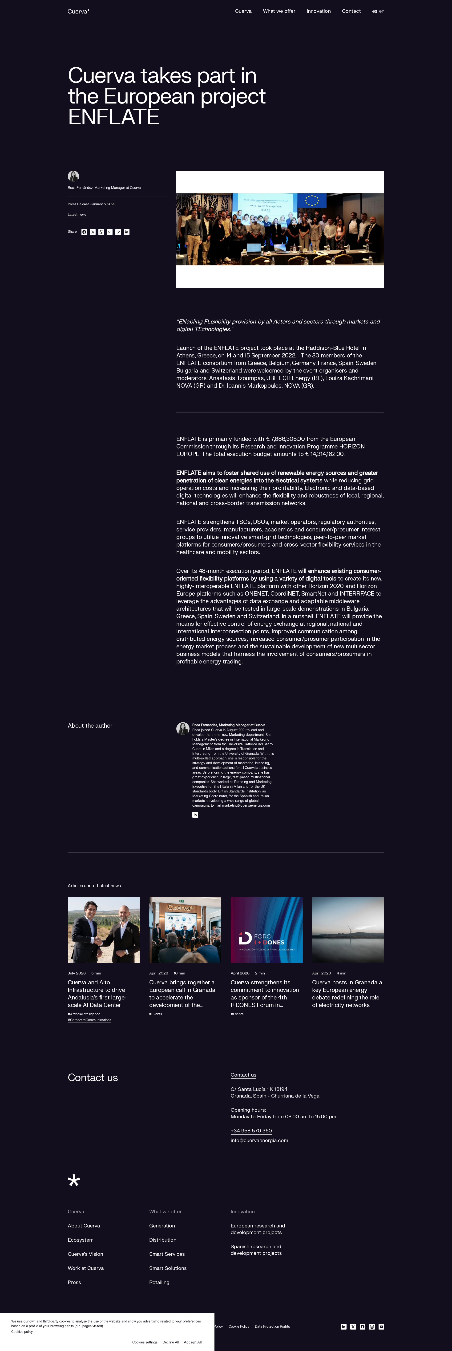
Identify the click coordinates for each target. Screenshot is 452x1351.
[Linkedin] (195, 815)
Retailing (159, 1282)
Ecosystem (80, 1240)
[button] (104, 963)
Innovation (243, 1212)
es (374, 11)
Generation (162, 1226)
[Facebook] (362, 1327)
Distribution (162, 1240)
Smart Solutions (168, 1268)
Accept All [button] (193, 1342)
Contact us (243, 1075)
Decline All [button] (171, 1342)
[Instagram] (372, 1327)
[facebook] (84, 232)
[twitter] (93, 232)
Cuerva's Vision (85, 1254)
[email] (110, 232)
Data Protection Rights (272, 1327)
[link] (118, 232)
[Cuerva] (79, 11)
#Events (155, 1014)
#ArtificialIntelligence (84, 1014)
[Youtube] (381, 1327)
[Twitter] (353, 1327)
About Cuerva (84, 1226)
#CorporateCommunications (89, 1020)
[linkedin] (126, 232)
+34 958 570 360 (251, 1131)
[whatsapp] (101, 232)
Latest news (77, 215)
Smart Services (167, 1254)
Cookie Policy (239, 1327)
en (381, 11)
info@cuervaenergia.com (259, 1140)
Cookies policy (22, 1331)
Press (74, 1282)
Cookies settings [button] (144, 1342)
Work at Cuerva (86, 1268)
